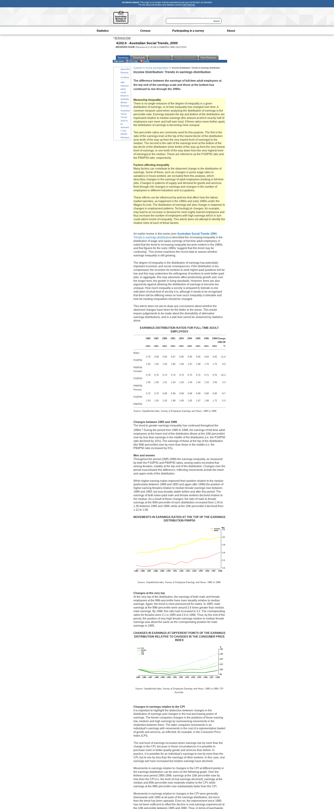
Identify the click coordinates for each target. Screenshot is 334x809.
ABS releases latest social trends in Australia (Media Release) (125, 94)
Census (145, 30)
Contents (125, 77)
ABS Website (189, 5)
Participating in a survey (188, 30)
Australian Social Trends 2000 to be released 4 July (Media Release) (125, 124)
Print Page (133, 61)
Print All (146, 61)
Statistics (103, 30)
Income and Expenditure (157, 68)
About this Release (125, 71)
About (231, 30)
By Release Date (123, 38)
